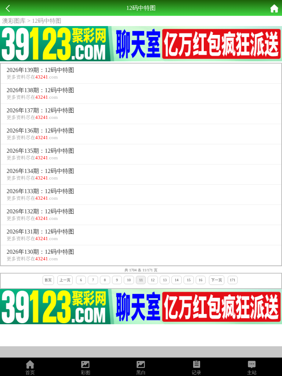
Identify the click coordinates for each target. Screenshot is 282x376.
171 (232, 280)
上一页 (64, 280)
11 (141, 280)
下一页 (216, 280)
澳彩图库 (14, 21)
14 (176, 280)
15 (189, 280)
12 (153, 280)
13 (165, 280)
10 (129, 280)
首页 (48, 280)
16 (200, 280)
